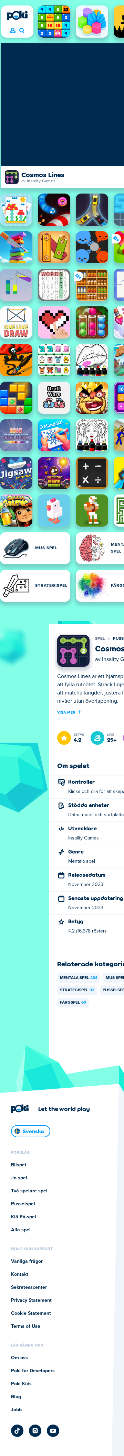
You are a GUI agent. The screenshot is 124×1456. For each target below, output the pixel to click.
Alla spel (21, 1230)
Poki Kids (21, 1383)
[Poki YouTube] (53, 1431)
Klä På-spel (23, 1217)
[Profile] (13, 31)
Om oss (19, 1357)
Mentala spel (78, 978)
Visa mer (66, 712)
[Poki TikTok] (17, 1431)
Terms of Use (25, 1326)
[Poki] (17, 15)
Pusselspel (23, 1204)
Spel (100, 639)
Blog (16, 1396)
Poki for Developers (33, 1370)
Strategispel (77, 990)
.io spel (19, 1178)
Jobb (16, 1409)
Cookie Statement (31, 1313)
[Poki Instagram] (35, 1431)
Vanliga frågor (27, 1261)
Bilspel (18, 1165)
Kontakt (19, 1274)
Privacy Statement (31, 1300)
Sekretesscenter (29, 1287)
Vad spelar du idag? (21, 31)
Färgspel (73, 1003)
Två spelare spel (29, 1191)
